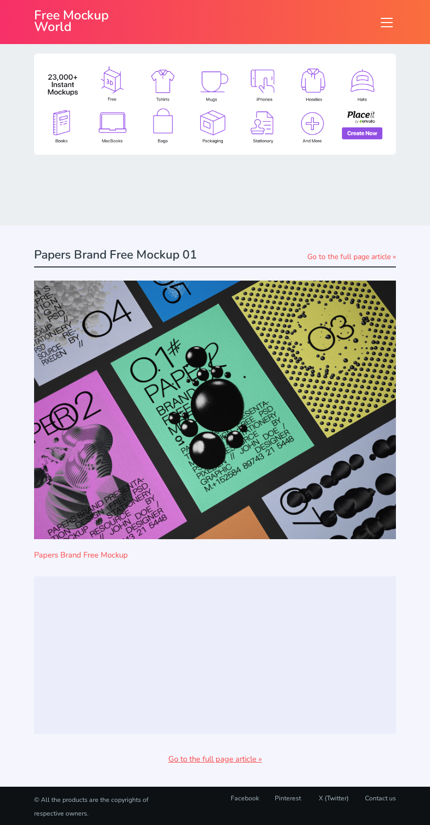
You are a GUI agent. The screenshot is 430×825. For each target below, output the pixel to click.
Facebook (245, 798)
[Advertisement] (225, 189)
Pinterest (288, 798)
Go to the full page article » (351, 257)
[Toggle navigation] (387, 22)
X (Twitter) (333, 798)
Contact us (380, 798)
